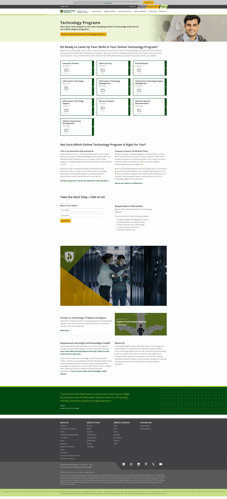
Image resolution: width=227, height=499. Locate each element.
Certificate (138, 86)
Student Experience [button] (140, 11)
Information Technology (73, 81)
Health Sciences (91, 435)
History (62, 440)
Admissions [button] (162, 11)
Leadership (63, 443)
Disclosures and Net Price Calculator (69, 464)
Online (115, 443)
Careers (62, 432)
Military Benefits (145, 426)
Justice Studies (91, 440)
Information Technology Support (73, 102)
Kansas (116, 432)
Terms (91, 464)
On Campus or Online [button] (124, 11)
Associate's (66, 83)
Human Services (91, 438)
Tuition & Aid (146, 422)
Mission (62, 449)
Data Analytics (141, 63)
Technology (90, 446)
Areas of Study (93, 422)
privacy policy (108, 3)
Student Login (64, 6)
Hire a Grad (63, 438)
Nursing (89, 443)
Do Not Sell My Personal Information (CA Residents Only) (74, 467)
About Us (64, 422)
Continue (65, 221)
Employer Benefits (145, 429)
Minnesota (117, 435)
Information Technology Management (109, 82)
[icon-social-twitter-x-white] (153, 464)
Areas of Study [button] (96, 11)
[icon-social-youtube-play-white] (160, 464)
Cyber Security (105, 63)
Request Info (152, 7)
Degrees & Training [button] (110, 11)
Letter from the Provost (67, 446)
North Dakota (118, 438)
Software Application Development (72, 122)
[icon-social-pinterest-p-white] (146, 464)
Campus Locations (122, 422)
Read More (64, 330)
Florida (116, 426)
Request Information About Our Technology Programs (82, 34)
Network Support (106, 101)
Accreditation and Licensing (68, 429)
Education (90, 432)
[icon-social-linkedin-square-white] (138, 464)
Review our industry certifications (128, 183)
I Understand (148, 2)
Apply (163, 7)
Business (89, 426)
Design (89, 429)
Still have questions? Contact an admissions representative (84, 181)
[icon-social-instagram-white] (131, 464)
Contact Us (63, 426)
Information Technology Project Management (149, 82)
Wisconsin (116, 440)
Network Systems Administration (143, 102)
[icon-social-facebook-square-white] (123, 464)
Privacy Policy (84, 464)
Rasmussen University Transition (70, 455)
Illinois (115, 429)
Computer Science (70, 63)
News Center (64, 452)
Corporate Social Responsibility (69, 435)
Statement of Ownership (67, 458)
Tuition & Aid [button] (152, 11)
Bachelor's (66, 66)
